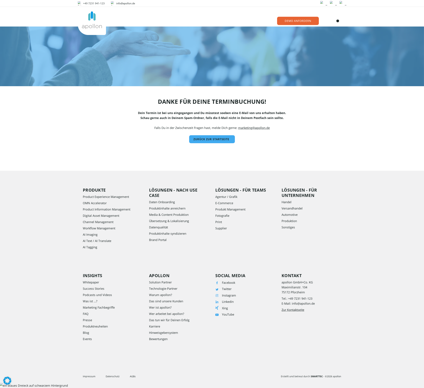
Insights (179, 21)
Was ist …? (90, 301)
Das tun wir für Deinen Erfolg (169, 320)
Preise (161, 21)
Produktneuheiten (95, 326)
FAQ (85, 314)
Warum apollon (222, 21)
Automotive (290, 215)
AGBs (133, 376)
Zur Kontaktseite (293, 310)
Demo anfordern (298, 21)
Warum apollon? (160, 295)
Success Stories (93, 289)
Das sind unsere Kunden (166, 301)
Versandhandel (292, 208)
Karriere (154, 326)
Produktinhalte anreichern (167, 208)
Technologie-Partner (163, 289)
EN (344, 21)
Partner (197, 21)
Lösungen (143, 21)
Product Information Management (106, 209)
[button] (7, 380)
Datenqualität (158, 227)
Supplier (221, 228)
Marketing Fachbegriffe (99, 307)
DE (333, 21)
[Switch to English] (339, 21)
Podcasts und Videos (97, 295)
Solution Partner (160, 282)
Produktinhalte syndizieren (167, 234)
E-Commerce (224, 203)
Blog (86, 333)
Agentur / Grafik (226, 197)
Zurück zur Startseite (211, 139)
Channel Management (98, 222)
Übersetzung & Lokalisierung (169, 221)
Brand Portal (158, 240)
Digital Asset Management (101, 216)
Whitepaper (91, 282)
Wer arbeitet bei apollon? (166, 314)
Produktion (289, 221)
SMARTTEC (317, 376)
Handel (287, 202)
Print (218, 222)
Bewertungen (158, 339)
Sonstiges (288, 227)
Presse (87, 320)
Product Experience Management (106, 197)
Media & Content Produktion (169, 215)
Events (87, 339)
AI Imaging (90, 235)
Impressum (89, 376)
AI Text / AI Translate (97, 241)
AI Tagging (90, 247)
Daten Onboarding (162, 202)
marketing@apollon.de (254, 128)
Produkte (122, 21)
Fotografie (222, 216)
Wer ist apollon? (160, 307)
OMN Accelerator (95, 203)
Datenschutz (113, 376)
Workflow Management (99, 228)
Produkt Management (230, 209)
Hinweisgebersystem (163, 333)
